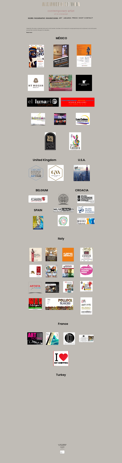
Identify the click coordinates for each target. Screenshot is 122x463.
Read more (29, 32)
